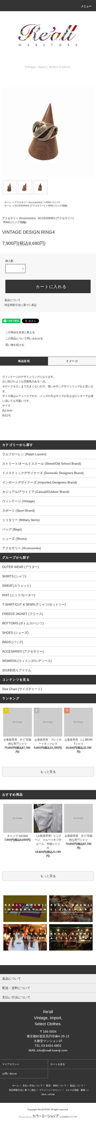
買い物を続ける (14, 344)
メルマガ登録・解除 (75, 1090)
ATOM (51, 1094)
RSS (44, 1094)
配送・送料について (56, 1085)
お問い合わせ (9, 1073)
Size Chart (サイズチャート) (22, 689)
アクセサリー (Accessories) (28, 202)
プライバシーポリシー (50, 1090)
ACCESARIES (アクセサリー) (30, 205)
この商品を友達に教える (20, 332)
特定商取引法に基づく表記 (20, 305)
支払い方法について (33, 1085)
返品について (12, 300)
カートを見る (57, 1064)
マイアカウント (10, 1064)
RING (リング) (53, 202)
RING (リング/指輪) (57, 205)
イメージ (72, 361)
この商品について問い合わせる (24, 338)
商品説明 (24, 361)
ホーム (7, 202)
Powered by (25, 1117)
